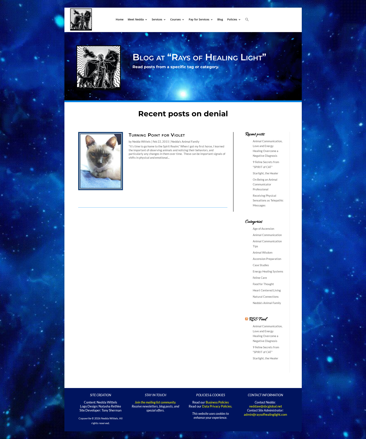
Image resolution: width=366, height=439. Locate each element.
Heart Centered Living (267, 290)
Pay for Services (199, 19)
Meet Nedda (136, 19)
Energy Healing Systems (268, 271)
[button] (247, 19)
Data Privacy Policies (216, 406)
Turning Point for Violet (157, 135)
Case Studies (261, 265)
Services (157, 19)
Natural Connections (266, 296)
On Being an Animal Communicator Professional (265, 184)
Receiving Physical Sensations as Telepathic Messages (268, 200)
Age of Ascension (263, 228)
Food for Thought (263, 284)
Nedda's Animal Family (185, 141)
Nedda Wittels (141, 141)
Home (120, 19)
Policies (232, 19)
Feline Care (260, 277)
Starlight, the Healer (265, 173)
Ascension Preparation (267, 258)
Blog (220, 19)
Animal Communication (267, 235)
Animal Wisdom (262, 252)
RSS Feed (257, 319)
